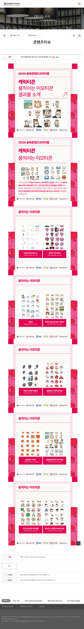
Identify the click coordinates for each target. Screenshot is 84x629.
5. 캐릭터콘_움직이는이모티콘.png (34, 557)
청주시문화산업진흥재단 (22, 601)
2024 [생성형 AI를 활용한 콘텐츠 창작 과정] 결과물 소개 (38, 580)
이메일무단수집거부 (26, 607)
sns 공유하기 (74, 35)
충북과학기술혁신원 (43, 601)
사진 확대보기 (78, 543)
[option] (21, 601)
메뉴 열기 (79, 4)
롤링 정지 (8, 600)
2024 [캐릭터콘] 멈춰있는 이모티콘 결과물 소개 (35, 575)
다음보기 (6, 600)
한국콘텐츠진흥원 (61, 601)
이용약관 (42, 607)
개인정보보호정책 (7, 607)
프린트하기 (79, 35)
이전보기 (4, 600)
